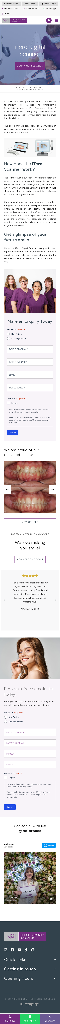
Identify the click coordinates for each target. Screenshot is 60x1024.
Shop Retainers (11, 8)
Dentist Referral (11, 4)
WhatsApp (51, 8)
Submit (12, 432)
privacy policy (33, 412)
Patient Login (49, 4)
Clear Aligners (35, 87)
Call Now (10, 1021)
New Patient (16, 334)
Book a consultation (30, 66)
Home (19, 87)
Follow (51, 845)
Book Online (30, 4)
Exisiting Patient (18, 338)
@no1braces (30, 830)
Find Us (7, 13)
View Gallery (30, 522)
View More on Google (30, 559)
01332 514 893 (32, 8)
